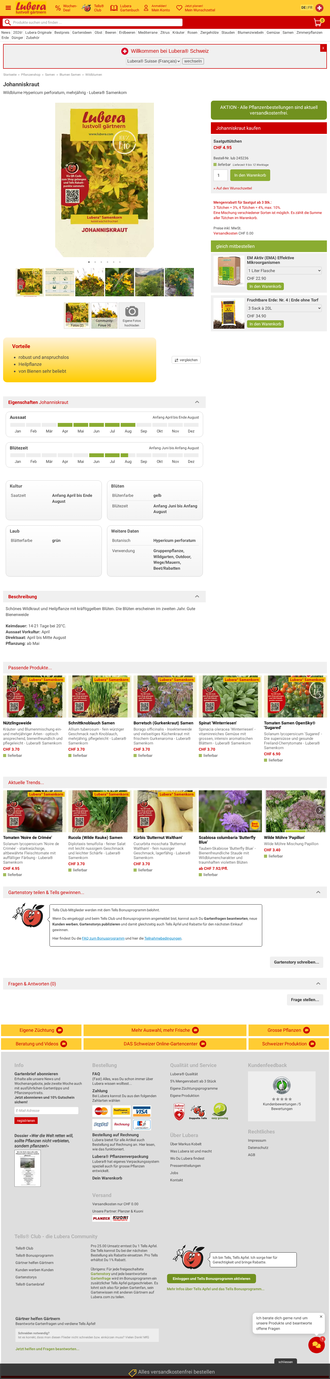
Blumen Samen (70, 74)
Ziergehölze (209, 32)
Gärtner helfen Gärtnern (34, 1263)
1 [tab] (89, 262)
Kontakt (176, 1180)
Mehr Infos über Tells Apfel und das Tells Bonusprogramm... (216, 1289)
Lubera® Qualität (184, 1074)
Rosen (192, 32)
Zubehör (32, 38)
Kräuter (178, 32)
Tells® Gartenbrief (29, 1284)
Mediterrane (148, 32)
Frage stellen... (305, 999)
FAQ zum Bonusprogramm (103, 938)
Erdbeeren (127, 32)
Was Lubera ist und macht (191, 1151)
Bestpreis (61, 32)
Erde (5, 38)
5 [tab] (113, 262)
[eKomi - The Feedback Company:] (282, 1085)
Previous (9, 695)
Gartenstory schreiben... (296, 962)
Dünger (17, 38)
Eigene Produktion (184, 1096)
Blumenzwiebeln (251, 32)
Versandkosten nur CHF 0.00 (115, 1204)
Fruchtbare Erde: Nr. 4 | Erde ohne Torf (282, 300)
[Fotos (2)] (77, 315)
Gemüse (273, 32)
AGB (251, 1155)
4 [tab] (107, 262)
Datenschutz (258, 1148)
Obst (98, 32)
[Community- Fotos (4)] (104, 315)
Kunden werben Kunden (34, 1270)
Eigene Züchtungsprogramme (194, 1088)
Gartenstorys (26, 1277)
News (5, 32)
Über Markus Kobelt (186, 1144)
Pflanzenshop (30, 74)
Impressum (257, 1140)
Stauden (228, 32)
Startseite (9, 74)
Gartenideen (82, 32)
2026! (17, 32)
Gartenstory (100, 1274)
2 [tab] (95, 262)
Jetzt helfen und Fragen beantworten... (47, 1349)
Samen (288, 32)
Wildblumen (93, 74)
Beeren (110, 32)
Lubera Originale (38, 32)
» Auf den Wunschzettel (232, 188)
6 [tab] (119, 262)
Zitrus (165, 32)
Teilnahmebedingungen (163, 938)
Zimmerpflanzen (309, 32)
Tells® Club (24, 1248)
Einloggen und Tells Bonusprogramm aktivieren (211, 1279)
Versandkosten (225, 233)
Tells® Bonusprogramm (34, 1255)
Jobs (174, 1173)
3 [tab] (101, 262)
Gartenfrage (101, 1278)
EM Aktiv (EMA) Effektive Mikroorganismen (270, 260)
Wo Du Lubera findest (187, 1158)
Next (320, 695)
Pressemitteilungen (185, 1166)
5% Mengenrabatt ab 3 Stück (193, 1081)
